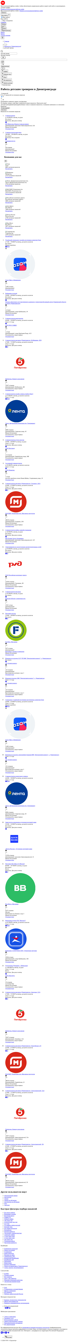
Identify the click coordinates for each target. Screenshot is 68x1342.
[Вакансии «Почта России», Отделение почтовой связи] (35, 839)
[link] (4, 28)
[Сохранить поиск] (2, 62)
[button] (3, 32)
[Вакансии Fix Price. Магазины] (35, 630)
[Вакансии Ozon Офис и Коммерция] (35, 264)
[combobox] (9, 53)
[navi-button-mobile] (2, 37)
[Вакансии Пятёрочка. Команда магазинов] (35, 363)
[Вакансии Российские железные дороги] (35, 564)
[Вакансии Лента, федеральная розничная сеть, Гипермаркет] (35, 411)
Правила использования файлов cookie (31, 11)
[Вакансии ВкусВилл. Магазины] (35, 888)
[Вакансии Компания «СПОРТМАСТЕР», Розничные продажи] (35, 939)
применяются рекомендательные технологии (35, 1327)
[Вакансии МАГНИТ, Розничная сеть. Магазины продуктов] (35, 502)
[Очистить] (3, 57)
